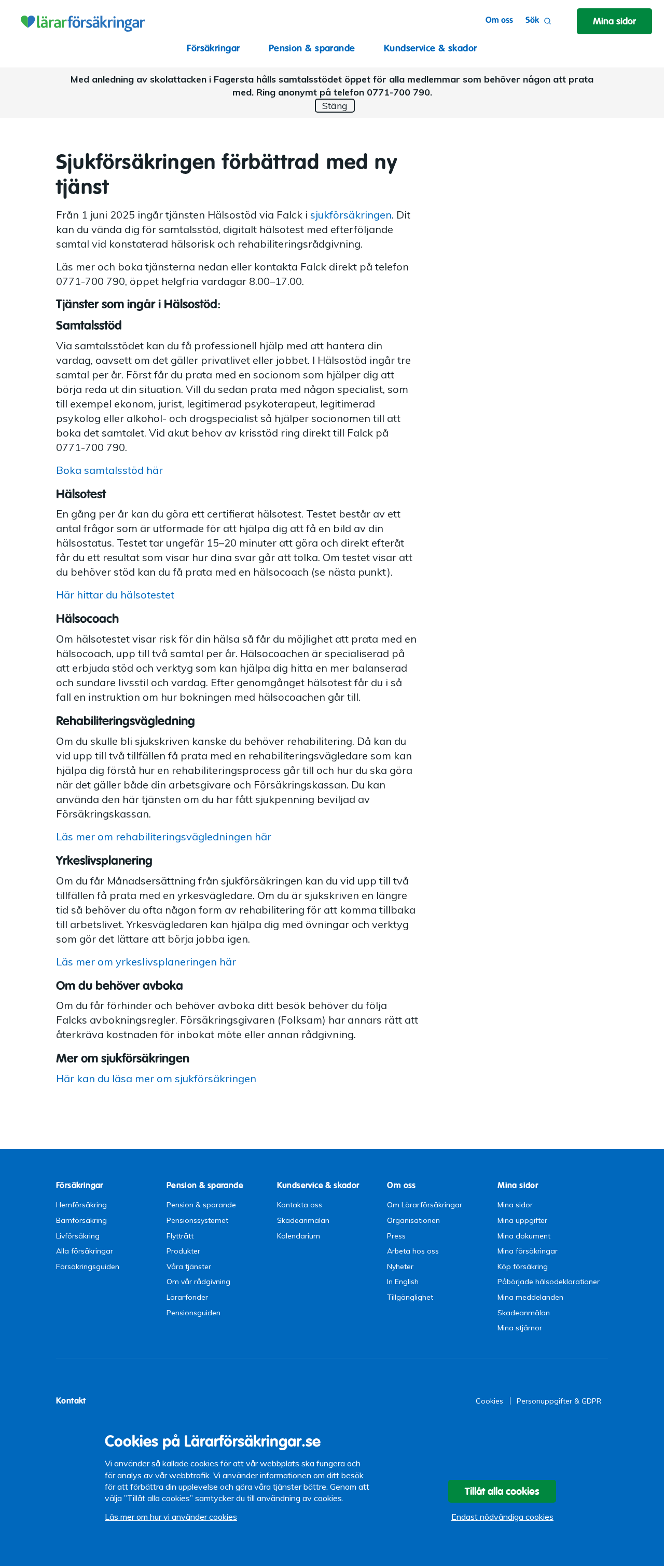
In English (403, 1281)
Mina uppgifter (522, 1220)
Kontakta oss (299, 1204)
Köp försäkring (522, 1266)
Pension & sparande (312, 48)
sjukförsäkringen (351, 214)
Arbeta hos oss (413, 1251)
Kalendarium (298, 1236)
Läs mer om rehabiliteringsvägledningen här (163, 836)
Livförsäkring (78, 1236)
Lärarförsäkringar (81, 21)
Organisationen (413, 1220)
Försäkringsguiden (87, 1266)
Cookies (489, 1401)
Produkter (183, 1251)
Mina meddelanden (530, 1297)
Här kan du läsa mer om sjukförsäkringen (156, 1078)
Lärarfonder (187, 1297)
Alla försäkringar (84, 1251)
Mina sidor (515, 1204)
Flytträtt (180, 1236)
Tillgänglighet (410, 1297)
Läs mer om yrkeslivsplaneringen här (146, 961)
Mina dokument (523, 1236)
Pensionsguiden (193, 1312)
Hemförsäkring (81, 1204)
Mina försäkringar (527, 1251)
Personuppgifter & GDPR (559, 1401)
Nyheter (400, 1266)
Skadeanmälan (303, 1220)
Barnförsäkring (81, 1220)
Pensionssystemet (197, 1220)
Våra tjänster (189, 1266)
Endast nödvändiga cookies (502, 1516)
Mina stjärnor (519, 1327)
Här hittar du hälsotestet (115, 594)
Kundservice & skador (430, 48)
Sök (532, 20)
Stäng (335, 106)
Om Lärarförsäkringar (424, 1204)
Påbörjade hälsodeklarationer (548, 1281)
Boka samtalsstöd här (109, 470)
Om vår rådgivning (198, 1281)
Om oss (499, 20)
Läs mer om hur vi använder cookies (171, 1516)
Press (396, 1236)
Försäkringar (213, 48)
